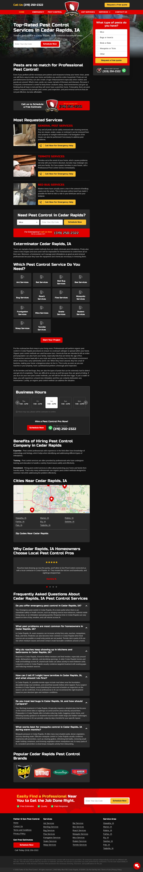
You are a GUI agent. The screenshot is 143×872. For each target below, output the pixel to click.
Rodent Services (79, 841)
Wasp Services (49, 845)
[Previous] (17, 403)
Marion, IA (44, 518)
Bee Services (78, 827)
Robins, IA (69, 518)
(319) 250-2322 (33, 5)
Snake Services (50, 841)
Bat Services (78, 823)
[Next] (86, 403)
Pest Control (55, 12)
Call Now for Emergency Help (59, 145)
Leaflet (87, 512)
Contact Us (121, 12)
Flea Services (49, 834)
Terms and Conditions (22, 830)
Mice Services (79, 838)
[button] (51, 499)
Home (21, 12)
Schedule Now (75, 222)
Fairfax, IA (20, 522)
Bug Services (49, 830)
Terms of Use (106, 870)
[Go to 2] (50, 587)
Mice (102, 32)
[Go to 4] (56, 587)
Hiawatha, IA (21, 518)
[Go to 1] (47, 587)
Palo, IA (19, 525)
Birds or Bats (105, 43)
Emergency (38, 12)
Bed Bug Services (50, 827)
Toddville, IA (45, 525)
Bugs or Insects (106, 37)
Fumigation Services (51, 838)
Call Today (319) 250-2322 (26, 850)
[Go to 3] (53, 587)
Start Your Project (51, 340)
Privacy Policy (19, 834)
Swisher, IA (69, 522)
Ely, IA (43, 522)
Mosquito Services (80, 834)
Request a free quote (117, 5)
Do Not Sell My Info (93, 870)
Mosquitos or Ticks (108, 48)
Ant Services (88, 12)
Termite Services (80, 845)
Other (102, 54)
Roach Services (79, 830)
